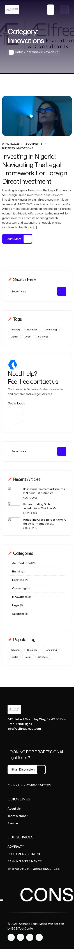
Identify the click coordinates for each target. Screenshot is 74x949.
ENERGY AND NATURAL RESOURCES (34, 869)
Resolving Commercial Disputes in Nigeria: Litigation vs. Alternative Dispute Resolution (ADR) (44, 491)
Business (8, 148)
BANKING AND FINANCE (25, 861)
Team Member (17, 816)
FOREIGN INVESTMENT (24, 854)
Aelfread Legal (22, 563)
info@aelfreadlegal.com (24, 729)
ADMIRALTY (16, 847)
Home (19, 52)
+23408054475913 (38, 785)
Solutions (18, 614)
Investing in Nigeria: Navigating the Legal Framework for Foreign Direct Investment (34, 169)
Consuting (19, 588)
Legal (28, 336)
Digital (14, 336)
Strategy (43, 336)
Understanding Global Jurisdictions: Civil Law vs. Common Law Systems (40, 506)
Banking (17, 571)
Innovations (24, 148)
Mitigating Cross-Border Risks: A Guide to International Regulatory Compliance (44, 522)
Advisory (15, 329)
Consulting (51, 329)
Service (13, 823)
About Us (14, 809)
